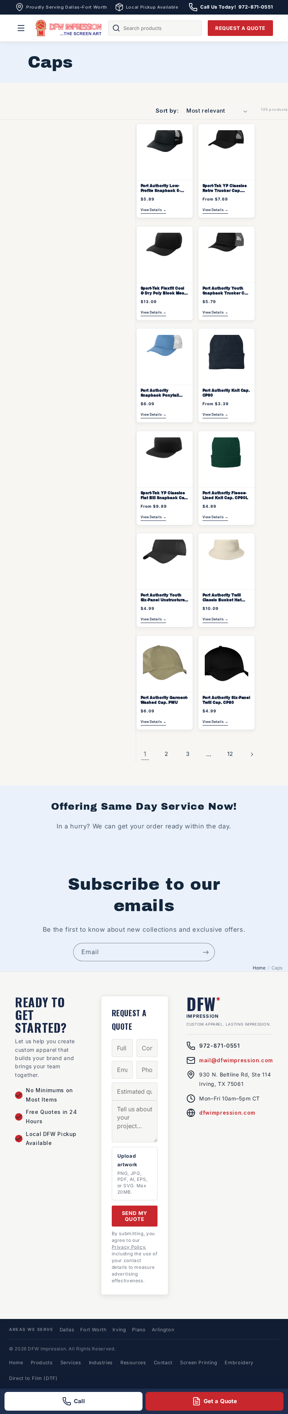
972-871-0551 (219, 1045)
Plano (139, 1329)
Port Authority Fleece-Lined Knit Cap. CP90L (225, 495)
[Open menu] (21, 28)
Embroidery (239, 1362)
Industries (101, 1362)
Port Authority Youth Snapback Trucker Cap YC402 (226, 291)
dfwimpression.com (227, 1112)
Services (70, 1362)
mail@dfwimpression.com (236, 1060)
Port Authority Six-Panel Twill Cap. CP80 (226, 700)
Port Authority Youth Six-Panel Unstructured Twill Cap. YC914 (164, 598)
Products (42, 1362)
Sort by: (167, 110)
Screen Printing (198, 1362)
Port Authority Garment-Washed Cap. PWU (164, 700)
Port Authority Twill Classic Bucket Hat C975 (222, 598)
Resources (133, 1362)
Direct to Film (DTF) (33, 1378)
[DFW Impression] (68, 28)
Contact (163, 1362)
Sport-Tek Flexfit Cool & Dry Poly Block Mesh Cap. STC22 (164, 291)
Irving (119, 1329)
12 (230, 754)
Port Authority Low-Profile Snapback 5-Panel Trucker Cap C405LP (160, 188)
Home (259, 968)
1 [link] (145, 754)
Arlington (163, 1329)
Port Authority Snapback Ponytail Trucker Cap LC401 (160, 393)
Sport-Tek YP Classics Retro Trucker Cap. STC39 (224, 188)
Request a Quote (240, 28)
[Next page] (251, 754)
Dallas (67, 1329)
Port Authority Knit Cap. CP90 (226, 392)
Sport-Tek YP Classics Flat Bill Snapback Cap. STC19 (164, 496)
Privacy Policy (129, 1247)
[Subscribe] (205, 952)
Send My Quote (135, 1216)
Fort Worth (93, 1329)
